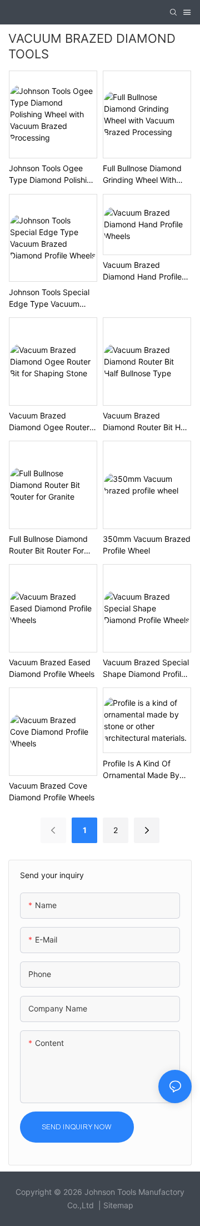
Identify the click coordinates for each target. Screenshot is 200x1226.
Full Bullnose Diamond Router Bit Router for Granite (48, 545)
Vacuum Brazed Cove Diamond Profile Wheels (51, 791)
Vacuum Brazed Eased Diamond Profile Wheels (51, 668)
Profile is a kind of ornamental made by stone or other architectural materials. (144, 770)
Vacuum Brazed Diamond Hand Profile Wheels (142, 271)
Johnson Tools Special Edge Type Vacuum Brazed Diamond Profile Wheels (51, 298)
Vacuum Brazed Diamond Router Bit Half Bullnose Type (146, 422)
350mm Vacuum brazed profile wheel (147, 544)
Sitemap (118, 1205)
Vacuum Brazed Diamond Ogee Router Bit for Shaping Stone (49, 422)
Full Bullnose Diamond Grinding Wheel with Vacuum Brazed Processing (142, 174)
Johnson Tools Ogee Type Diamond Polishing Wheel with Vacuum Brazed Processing (52, 174)
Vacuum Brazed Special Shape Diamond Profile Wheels (146, 668)
